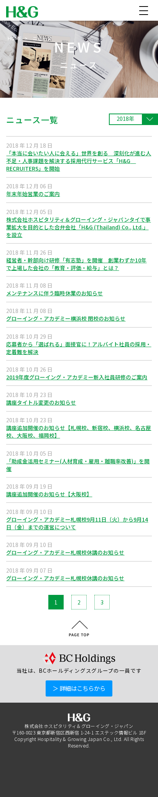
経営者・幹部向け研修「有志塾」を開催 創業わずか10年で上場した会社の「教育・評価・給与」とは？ (76, 264)
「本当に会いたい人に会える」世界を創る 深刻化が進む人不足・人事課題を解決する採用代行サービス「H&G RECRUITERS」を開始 (78, 160)
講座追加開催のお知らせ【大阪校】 (49, 494)
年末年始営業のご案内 (33, 194)
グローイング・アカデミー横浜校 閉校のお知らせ (65, 318)
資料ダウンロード (82, 786)
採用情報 (132, 786)
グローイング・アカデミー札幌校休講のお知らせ (65, 552)
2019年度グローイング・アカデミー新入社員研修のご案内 (76, 377)
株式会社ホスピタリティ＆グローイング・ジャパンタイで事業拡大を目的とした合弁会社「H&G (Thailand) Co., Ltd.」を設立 (78, 227)
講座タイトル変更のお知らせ (41, 402)
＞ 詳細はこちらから (79, 688)
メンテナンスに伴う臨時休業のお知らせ (54, 293)
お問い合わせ (28, 786)
